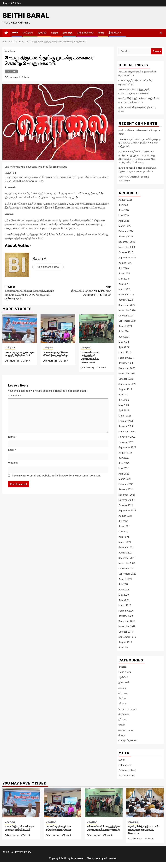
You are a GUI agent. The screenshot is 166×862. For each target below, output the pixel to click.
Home (15, 32)
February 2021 (126, 547)
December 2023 (127, 368)
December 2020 (127, 558)
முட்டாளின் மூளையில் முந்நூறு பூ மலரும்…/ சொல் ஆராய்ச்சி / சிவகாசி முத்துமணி (139, 143)
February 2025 (126, 294)
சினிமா (122, 698)
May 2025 (124, 278)
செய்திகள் (28, 32)
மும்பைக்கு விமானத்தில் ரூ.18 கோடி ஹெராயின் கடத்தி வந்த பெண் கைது (137, 159)
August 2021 (125, 515)
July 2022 (124, 457)
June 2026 (124, 210)
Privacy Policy (23, 852)
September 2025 (127, 257)
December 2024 (127, 305)
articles (122, 666)
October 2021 (126, 505)
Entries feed (125, 765)
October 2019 (126, 631)
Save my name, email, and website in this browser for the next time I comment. (56, 475)
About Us (7, 852)
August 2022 (125, 452)
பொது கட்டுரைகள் (128, 740)
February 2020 (126, 610)
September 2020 (127, 573)
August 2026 (125, 199)
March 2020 (125, 605)
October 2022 (126, 442)
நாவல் (122, 724)
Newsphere (93, 858)
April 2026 (124, 220)
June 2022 (124, 463)
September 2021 (127, 510)
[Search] (161, 33)
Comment (14, 395)
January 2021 (126, 552)
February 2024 (126, 357)
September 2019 (127, 637)
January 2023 (126, 426)
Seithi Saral (25, 16)
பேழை (101, 32)
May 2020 (124, 594)
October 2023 (126, 378)
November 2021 (127, 500)
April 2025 (124, 284)
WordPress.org (126, 775)
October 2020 (126, 568)
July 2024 (124, 331)
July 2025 (124, 268)
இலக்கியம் (114, 32)
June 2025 (124, 273)
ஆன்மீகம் (42, 32)
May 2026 (124, 215)
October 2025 (126, 252)
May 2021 (124, 531)
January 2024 (126, 363)
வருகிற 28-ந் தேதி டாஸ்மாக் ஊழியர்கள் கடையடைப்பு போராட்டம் (143, 830)
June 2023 (124, 399)
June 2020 (124, 589)
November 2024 (127, 310)
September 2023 (127, 384)
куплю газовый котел (130, 167)
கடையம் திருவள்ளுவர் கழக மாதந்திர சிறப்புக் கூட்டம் (19, 354)
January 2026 (126, 236)
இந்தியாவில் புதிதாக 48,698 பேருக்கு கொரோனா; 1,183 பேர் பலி (91, 290)
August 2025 (125, 263)
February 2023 (126, 421)
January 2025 (126, 299)
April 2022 (124, 473)
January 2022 (126, 489)
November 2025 (127, 247)
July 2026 (124, 204)
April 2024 (124, 347)
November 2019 (127, 626)
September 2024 (127, 320)
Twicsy (122, 139)
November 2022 (127, 436)
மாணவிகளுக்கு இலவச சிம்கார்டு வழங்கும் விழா (55, 354)
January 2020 (126, 615)
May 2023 (124, 405)
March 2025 (125, 289)
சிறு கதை (123, 693)
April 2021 (124, 536)
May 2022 (124, 468)
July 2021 (124, 521)
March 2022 (125, 478)
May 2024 (124, 341)
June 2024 (124, 336)
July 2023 (124, 394)
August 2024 (125, 326)
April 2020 (124, 600)
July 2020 (124, 584)
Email (12, 449)
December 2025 (127, 241)
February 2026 (126, 231)
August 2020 (125, 579)
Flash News (125, 672)
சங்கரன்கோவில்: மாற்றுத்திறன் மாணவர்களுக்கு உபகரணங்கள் (90, 357)
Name (12, 436)
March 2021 (125, 542)
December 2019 (127, 621)
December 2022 (127, 431)
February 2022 (126, 484)
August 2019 (125, 642)
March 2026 (125, 226)
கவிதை (122, 687)
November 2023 (127, 373)
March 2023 (125, 415)
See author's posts (48, 266)
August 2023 (125, 389)
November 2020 (127, 563)
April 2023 (124, 410)
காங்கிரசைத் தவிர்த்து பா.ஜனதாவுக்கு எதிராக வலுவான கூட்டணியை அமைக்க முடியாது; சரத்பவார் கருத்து (29, 292)
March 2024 (125, 352)
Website (13, 462)
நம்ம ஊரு (67, 32)
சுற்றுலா (54, 32)
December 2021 (127, 494)
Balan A (25, 77)
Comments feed (127, 770)
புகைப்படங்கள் (126, 730)
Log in (122, 759)
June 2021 (124, 526)
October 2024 (126, 315)
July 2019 (124, 647)
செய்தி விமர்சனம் (85, 32)
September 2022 (127, 447)
